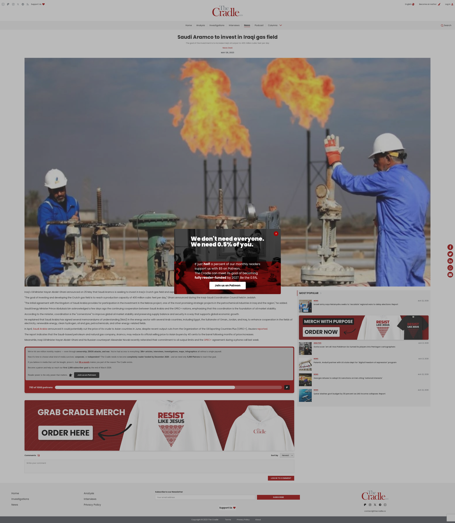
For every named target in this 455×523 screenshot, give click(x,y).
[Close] (276, 233)
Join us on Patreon (227, 285)
